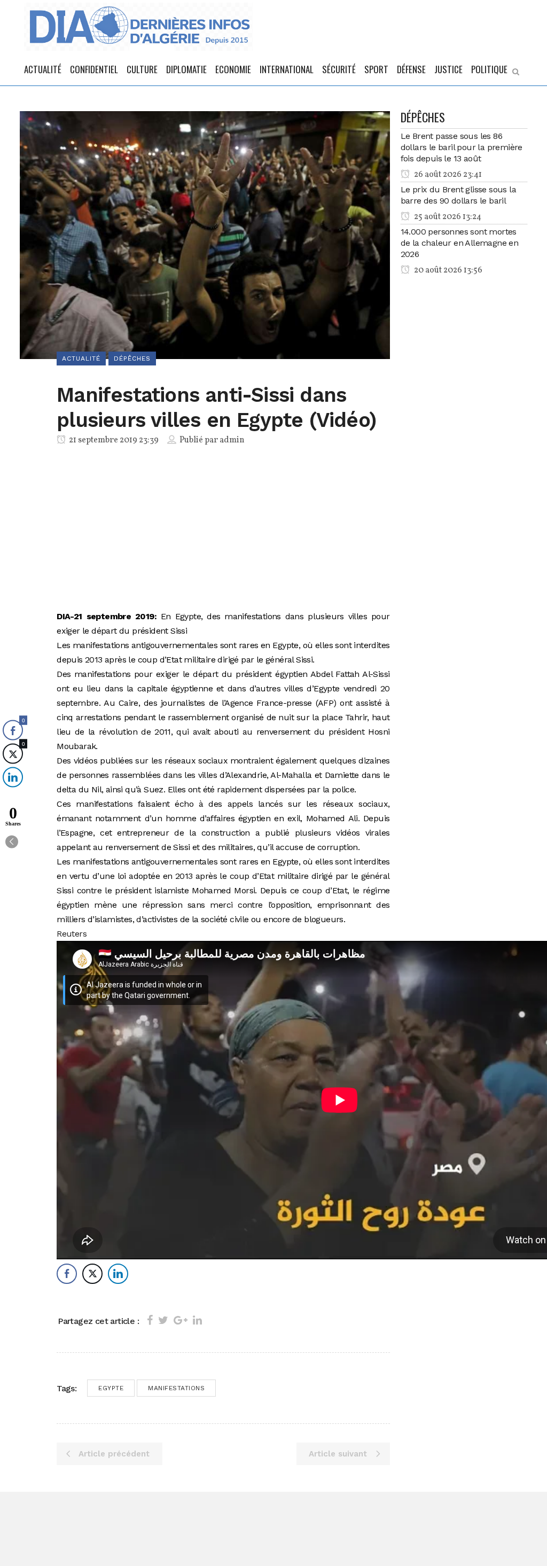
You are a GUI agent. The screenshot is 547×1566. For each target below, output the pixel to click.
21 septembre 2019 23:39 (113, 440)
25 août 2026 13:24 (446, 217)
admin (232, 440)
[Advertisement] (223, 530)
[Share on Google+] (180, 1320)
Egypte (110, 1388)
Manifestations (176, 1388)
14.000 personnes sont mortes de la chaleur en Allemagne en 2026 (460, 243)
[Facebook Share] (67, 1274)
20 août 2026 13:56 (447, 270)
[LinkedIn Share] (118, 1274)
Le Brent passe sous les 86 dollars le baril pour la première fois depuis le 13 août (461, 147)
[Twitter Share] (92, 1274)
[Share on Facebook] (150, 1320)
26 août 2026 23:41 (447, 175)
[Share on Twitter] (163, 1320)
